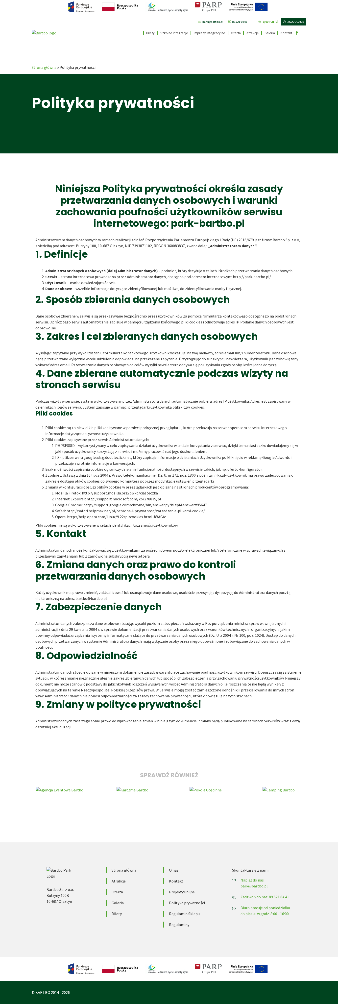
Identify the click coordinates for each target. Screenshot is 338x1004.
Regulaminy (179, 924)
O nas (173, 870)
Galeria (270, 33)
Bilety (150, 33)
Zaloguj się (295, 22)
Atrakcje (252, 33)
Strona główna (44, 67)
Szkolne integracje (174, 33)
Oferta (236, 33)
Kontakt (286, 33)
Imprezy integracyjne (209, 33)
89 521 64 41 (239, 22)
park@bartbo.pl (212, 22)
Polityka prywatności (187, 902)
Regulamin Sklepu (184, 913)
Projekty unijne (182, 891)
